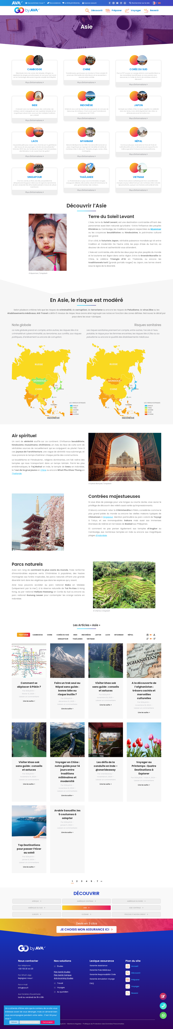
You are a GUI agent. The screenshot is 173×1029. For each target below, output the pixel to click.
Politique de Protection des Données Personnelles (103, 1024)
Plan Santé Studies (62, 972)
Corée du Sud (62, 635)
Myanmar (118, 635)
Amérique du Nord (135, 901)
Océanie (85, 914)
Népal (130, 635)
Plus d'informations (34, 82)
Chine (43, 470)
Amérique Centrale (85, 901)
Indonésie (86, 635)
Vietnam (90, 639)
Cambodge (38, 635)
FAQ (92, 983)
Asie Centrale (135, 908)
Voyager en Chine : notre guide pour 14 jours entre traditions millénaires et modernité (67, 771)
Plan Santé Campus (62, 975)
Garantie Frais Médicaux (100, 970)
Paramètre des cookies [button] (29, 1022)
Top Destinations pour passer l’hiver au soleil (29, 848)
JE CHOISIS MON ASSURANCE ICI (85, 929)
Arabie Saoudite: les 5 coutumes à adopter (67, 814)
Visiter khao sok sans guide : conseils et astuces (105, 686)
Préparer (135, 979)
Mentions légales (74, 1024)
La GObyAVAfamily (72, 3)
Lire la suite (28, 701)
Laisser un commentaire (29, 696)
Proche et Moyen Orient (135, 914)
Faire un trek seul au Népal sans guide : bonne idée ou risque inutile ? (67, 688)
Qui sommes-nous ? (36, 3)
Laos (107, 635)
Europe (35, 914)
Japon (98, 635)
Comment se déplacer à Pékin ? (29, 685)
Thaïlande (17, 473)
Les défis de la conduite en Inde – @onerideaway (106, 766)
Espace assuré (90, 3)
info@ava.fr (23, 987)
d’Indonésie (101, 535)
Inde (75, 635)
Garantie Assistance (98, 965)
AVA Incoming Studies (63, 978)
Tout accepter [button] (48, 1022)
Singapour (108, 517)
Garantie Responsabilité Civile (103, 974)
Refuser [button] (14, 1022)
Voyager (135, 986)
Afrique (35, 901)
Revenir (134, 993)
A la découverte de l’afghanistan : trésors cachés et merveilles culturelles (144, 690)
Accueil (134, 966)
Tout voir (23, 635)
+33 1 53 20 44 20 (25, 968)
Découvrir (135, 973)
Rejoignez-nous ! (25, 978)
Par (28, 691)
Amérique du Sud (35, 908)
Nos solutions (55, 3)
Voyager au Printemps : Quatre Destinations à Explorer (144, 767)
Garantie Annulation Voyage (102, 979)
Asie (85, 908)
